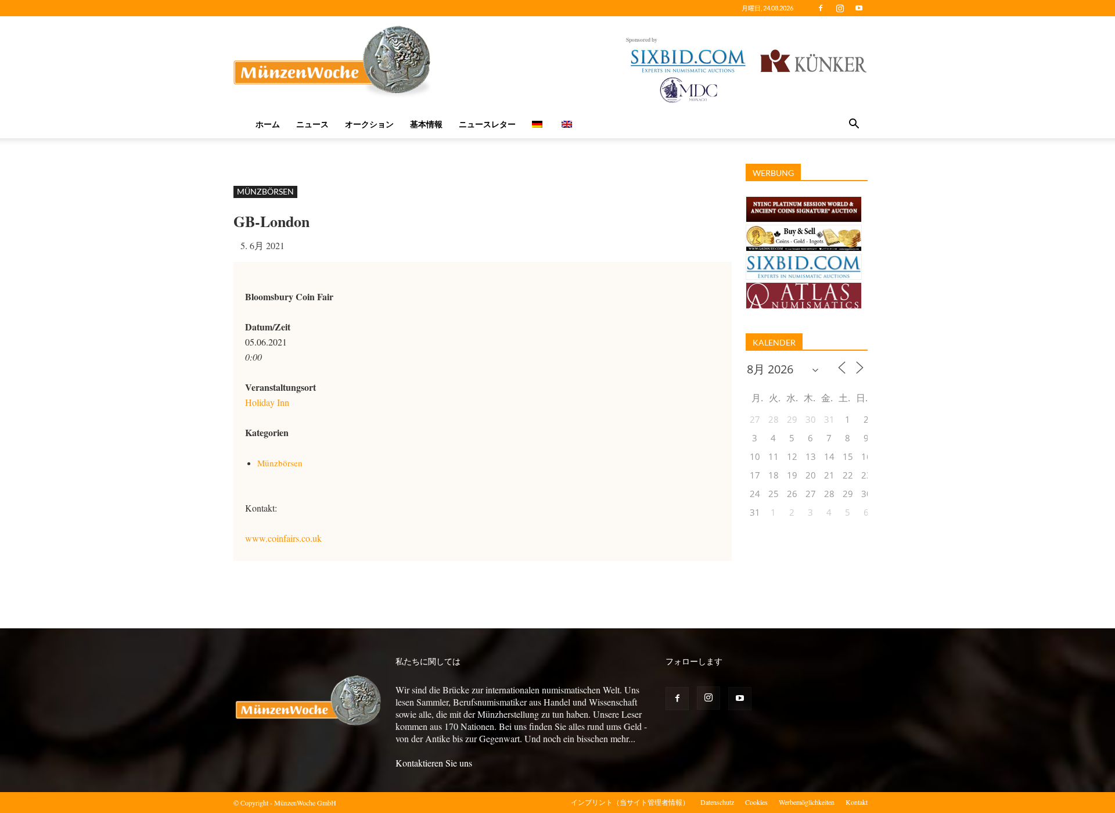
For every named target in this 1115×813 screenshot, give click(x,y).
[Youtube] (859, 8)
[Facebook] (820, 8)
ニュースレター (487, 124)
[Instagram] (839, 8)
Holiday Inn (267, 402)
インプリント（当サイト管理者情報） (630, 802)
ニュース (312, 124)
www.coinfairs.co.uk (283, 538)
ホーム (268, 124)
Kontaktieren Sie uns (433, 763)
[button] (854, 124)
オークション (369, 124)
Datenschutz (717, 802)
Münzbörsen (265, 191)
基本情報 (426, 124)
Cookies (756, 802)
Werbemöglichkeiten (807, 802)
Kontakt (857, 802)
